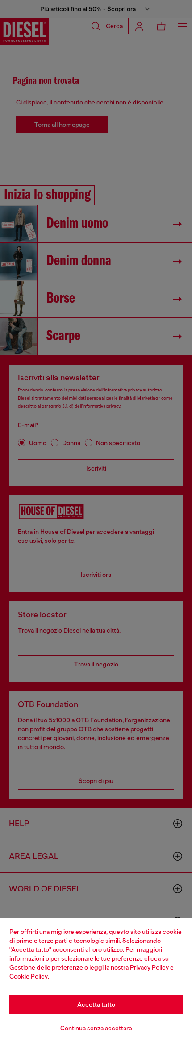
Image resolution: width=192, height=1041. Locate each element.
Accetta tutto (96, 1004)
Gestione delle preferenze (46, 967)
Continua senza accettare (96, 1028)
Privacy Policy (149, 967)
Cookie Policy (28, 976)
